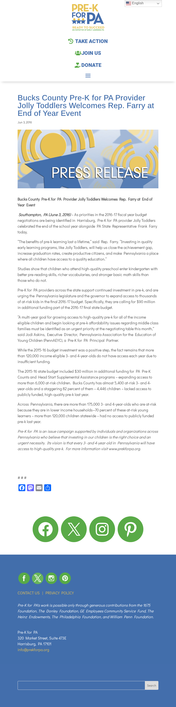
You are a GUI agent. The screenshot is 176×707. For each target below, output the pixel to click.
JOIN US (91, 53)
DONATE (91, 65)
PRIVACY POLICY (60, 592)
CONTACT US (29, 592)
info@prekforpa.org (33, 649)
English (137, 3)
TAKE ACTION (91, 41)
